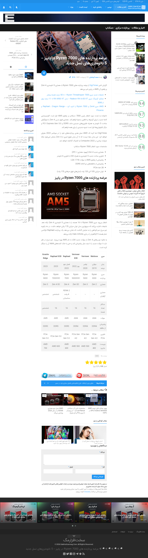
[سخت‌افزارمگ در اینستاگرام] (74, 553)
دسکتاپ (109, 28)
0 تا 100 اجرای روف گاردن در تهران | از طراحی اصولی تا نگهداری (124, 214)
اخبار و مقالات (121, 7)
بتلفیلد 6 (85, 1)
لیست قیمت (83, 7)
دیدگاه (102, 452)
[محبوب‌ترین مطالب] (10, 67)
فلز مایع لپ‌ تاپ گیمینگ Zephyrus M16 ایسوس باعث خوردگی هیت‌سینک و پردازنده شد (14, 108)
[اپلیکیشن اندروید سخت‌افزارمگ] (80, 553)
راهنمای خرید (97, 7)
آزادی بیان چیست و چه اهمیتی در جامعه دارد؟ (126, 231)
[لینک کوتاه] (70, 77)
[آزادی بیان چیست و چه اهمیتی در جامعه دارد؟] (139, 232)
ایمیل (70, 467)
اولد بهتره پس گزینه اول (20, 149)
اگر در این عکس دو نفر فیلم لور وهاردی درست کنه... (17, 211)
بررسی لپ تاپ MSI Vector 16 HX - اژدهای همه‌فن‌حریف (126, 147)
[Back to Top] (74, 536)
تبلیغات (122, 531)
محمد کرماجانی (93, 77)
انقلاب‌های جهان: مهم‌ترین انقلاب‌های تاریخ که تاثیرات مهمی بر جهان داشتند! (131, 192)
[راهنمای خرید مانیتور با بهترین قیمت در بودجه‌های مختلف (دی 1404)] (92, 512)
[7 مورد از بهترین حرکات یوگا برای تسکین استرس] (139, 223)
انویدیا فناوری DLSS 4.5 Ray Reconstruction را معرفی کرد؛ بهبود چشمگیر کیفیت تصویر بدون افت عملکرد (125, 47)
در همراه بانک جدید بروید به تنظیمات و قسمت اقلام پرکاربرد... (15, 193)
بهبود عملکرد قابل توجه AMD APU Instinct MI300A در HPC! (97, 410)
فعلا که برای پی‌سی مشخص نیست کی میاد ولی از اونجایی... (15, 175)
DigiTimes (93, 85)
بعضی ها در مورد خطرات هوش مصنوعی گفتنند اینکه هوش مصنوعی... (15, 141)
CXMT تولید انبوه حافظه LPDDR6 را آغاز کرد (15, 76)
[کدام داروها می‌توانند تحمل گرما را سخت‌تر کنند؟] (90, 435)
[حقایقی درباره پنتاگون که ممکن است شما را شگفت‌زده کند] (139, 206)
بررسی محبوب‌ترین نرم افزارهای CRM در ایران (13, 119)
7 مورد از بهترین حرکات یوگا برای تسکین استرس (125, 223)
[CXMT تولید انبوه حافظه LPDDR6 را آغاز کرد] (29, 76)
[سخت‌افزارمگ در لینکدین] (64, 553)
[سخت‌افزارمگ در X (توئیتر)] (67, 553)
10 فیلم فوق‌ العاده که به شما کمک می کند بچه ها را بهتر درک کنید (58, 442)
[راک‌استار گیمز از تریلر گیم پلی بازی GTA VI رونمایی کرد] (140, 69)
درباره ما (130, 531)
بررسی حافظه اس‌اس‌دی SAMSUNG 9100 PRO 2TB (126, 114)
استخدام (114, 531)
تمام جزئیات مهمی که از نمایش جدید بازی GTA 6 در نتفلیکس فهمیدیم (125, 58)
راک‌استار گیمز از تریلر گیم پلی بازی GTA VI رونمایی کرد (126, 69)
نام (103, 467)
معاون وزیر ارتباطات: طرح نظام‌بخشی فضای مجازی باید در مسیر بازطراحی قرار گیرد (74, 384)
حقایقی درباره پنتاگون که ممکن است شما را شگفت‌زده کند (124, 205)
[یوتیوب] (91, 375)
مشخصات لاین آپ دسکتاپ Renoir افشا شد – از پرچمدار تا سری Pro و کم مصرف (76, 410)
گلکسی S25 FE (127, 1)
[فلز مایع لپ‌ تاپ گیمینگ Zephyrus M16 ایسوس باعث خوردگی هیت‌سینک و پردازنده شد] (29, 108)
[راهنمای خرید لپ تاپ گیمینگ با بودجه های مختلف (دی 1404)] (18, 512)
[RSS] (83, 553)
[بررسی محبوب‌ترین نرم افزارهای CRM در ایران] (29, 119)
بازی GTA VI (139, 1)
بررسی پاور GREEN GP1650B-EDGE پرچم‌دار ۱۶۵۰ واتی (127, 103)
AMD (96, 356)
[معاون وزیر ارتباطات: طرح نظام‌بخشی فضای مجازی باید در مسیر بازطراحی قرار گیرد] (29, 97)
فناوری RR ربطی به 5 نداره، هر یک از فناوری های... (15, 157)
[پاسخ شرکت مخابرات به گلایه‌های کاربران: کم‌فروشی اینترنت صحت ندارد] (140, 80)
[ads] (74, 18)
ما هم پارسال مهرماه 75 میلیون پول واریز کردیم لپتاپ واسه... (16, 202)
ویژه (71, 7)
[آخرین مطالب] (26, 67)
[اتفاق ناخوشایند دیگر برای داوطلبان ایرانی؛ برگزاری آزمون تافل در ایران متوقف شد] (29, 86)
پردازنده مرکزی (122, 28)
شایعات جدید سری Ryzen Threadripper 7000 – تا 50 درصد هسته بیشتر (75, 94)
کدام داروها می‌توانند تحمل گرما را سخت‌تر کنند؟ (92, 442)
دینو (78, 1)
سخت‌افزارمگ (140, 531)
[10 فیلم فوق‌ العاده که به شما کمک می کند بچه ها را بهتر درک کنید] (57, 435)
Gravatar (87, 492)
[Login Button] (4, 7)
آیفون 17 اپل (95, 1)
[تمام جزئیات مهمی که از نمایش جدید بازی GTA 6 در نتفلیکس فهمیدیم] (140, 58)
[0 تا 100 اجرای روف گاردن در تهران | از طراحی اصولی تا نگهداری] (139, 214)
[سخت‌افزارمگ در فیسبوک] (71, 553)
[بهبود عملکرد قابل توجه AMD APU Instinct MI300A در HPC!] (96, 399)
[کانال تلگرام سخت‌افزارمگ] (77, 553)
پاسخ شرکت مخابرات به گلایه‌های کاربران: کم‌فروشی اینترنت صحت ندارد (125, 80)
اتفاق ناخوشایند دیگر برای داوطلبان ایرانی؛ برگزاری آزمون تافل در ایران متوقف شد (14, 86)
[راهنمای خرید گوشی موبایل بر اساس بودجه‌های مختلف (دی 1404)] (129, 512)
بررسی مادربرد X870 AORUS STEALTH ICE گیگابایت (128, 125)
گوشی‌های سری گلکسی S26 (110, 1)
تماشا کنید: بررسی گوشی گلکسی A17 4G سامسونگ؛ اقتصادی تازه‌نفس (126, 136)
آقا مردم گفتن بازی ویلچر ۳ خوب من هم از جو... (16, 184)
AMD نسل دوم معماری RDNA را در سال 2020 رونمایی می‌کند (55, 410)
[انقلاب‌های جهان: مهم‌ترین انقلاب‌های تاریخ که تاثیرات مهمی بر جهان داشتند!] (130, 180)
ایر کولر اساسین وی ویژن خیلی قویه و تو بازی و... (15, 166)
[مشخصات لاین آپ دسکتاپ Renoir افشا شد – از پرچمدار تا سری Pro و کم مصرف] (74, 399)
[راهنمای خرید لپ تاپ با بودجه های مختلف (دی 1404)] (55, 512)
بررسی (109, 7)
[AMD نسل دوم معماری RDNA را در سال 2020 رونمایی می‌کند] (52, 399)
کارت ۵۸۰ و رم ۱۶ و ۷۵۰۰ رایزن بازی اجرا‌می (16, 221)
